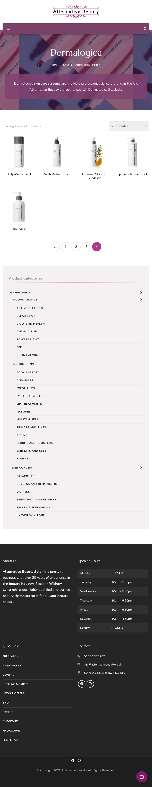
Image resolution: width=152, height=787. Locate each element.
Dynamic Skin (26, 331)
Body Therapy (27, 372)
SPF (19, 347)
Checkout (10, 721)
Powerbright (27, 339)
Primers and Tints (31, 427)
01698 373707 (94, 656)
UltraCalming (27, 355)
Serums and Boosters (34, 443)
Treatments (12, 665)
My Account (12, 730)
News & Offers (13, 693)
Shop (6, 702)
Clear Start (26, 316)
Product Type (23, 364)
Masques (23, 411)
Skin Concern (22, 467)
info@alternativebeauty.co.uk (103, 665)
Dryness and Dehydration (38, 484)
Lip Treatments (29, 404)
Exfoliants (25, 388)
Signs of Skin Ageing (33, 507)
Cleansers (24, 380)
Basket (8, 712)
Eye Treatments (29, 396)
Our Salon (10, 656)
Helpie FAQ (10, 740)
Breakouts (25, 476)
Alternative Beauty (74, 770)
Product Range (24, 299)
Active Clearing (29, 308)
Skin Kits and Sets (31, 451)
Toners (22, 458)
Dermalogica (19, 292)
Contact (9, 675)
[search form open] (145, 28)
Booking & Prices (15, 684)
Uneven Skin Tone (30, 515)
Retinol (22, 435)
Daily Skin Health (30, 324)
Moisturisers (27, 419)
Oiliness (23, 492)
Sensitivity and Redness (36, 499)
